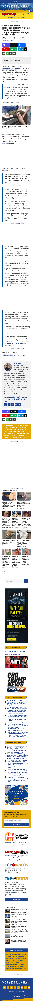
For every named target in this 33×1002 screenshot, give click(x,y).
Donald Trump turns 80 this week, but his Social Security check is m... (19, 921)
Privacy (23, 995)
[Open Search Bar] (25, 11)
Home (4, 995)
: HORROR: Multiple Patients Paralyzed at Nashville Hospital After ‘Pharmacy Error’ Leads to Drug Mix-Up (18, 772)
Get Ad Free (16, 996)
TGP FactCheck (10, 893)
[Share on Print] (14, 53)
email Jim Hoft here (17, 397)
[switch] (30, 11)
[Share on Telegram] (19, 49)
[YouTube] (29, 987)
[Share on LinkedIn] (22, 49)
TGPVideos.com (13, 868)
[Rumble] (18, 987)
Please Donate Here (16, 950)
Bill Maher (15, 343)
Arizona (7, 87)
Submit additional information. (13, 355)
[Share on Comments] (3, 53)
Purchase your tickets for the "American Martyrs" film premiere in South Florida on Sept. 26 (16, 16)
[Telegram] (22, 987)
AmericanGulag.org (15, 856)
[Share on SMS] (7, 53)
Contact (16, 995)
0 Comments (9, 40)
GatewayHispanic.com (16, 843)
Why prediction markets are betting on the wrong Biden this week (19, 941)
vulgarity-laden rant (10, 68)
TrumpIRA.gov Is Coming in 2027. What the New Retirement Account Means (19, 911)
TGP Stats (16, 900)
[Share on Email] (10, 53)
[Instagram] (25, 987)
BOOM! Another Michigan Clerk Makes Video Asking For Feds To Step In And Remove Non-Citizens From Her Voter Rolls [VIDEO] (18, 718)
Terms (28, 995)
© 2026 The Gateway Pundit (16, 992)
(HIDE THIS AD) (20, 21)
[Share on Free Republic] (25, 49)
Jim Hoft (18, 363)
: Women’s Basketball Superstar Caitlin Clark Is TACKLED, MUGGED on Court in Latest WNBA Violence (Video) (17, 748)
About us (10, 995)
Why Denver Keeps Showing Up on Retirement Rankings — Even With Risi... (19, 931)
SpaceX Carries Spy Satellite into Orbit (19, 915)
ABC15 (4, 143)
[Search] (26, 581)
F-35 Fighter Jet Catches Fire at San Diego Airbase (19, 935)
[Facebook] (15, 987)
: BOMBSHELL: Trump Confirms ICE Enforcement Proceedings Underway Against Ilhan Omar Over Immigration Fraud (18, 778)
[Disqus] (16, 464)
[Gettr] (8, 987)
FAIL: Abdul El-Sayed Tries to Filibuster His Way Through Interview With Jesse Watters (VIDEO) (16, 703)
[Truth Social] (4, 987)
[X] (11, 987)
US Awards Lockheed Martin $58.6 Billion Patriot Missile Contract (19, 926)
